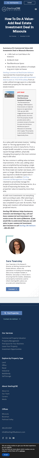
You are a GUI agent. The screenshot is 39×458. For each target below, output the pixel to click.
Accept (6, 455)
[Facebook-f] (3, 438)
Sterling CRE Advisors (27, 226)
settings (22, 451)
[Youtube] (13, 438)
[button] (35, 9)
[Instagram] (7, 438)
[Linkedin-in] (10, 438)
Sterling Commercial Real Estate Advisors (18, 72)
